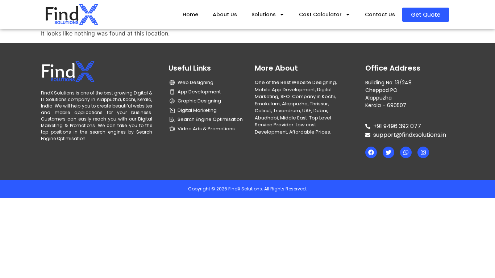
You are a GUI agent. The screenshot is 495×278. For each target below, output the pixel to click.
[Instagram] (423, 152)
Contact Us (380, 14)
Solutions (263, 14)
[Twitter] (388, 152)
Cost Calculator (320, 14)
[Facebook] (371, 152)
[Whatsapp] (406, 152)
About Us (225, 14)
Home (190, 14)
